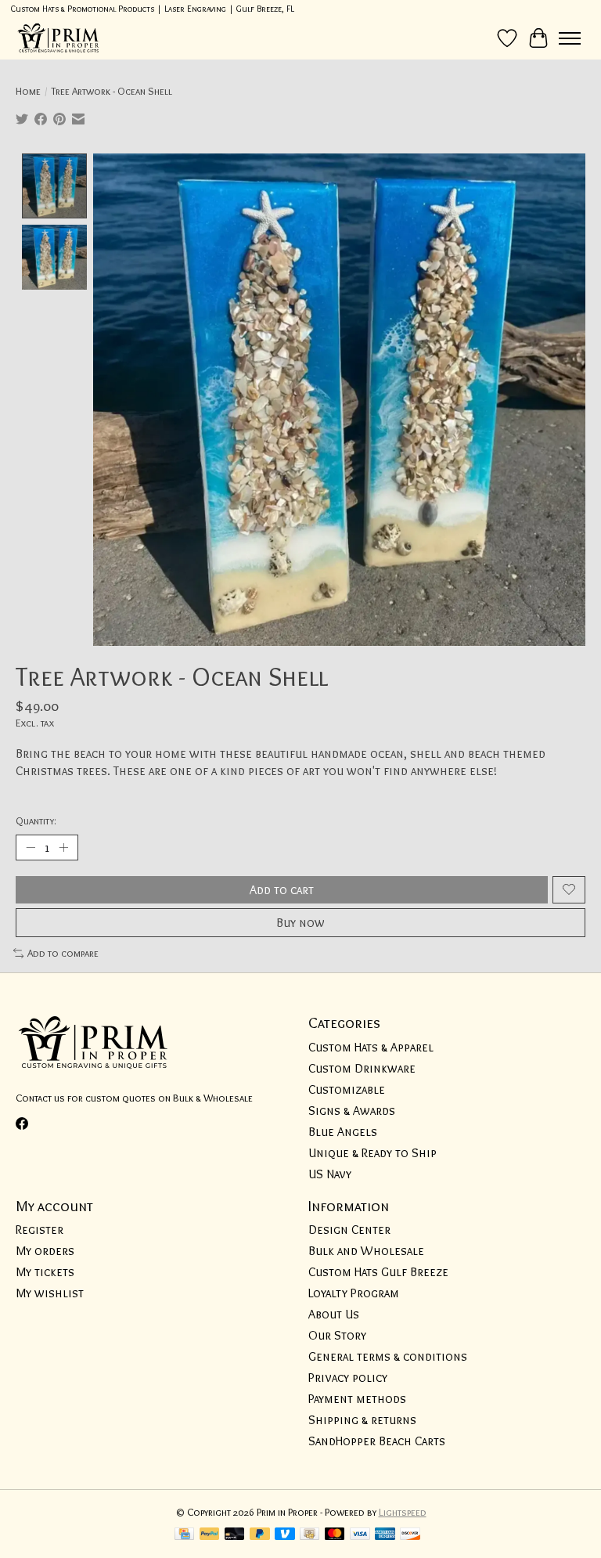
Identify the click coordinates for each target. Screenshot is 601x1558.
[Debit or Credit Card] (235, 1534)
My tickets (45, 1271)
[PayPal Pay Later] (260, 1534)
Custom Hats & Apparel (371, 1047)
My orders (45, 1250)
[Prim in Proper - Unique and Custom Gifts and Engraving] (59, 38)
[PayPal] (210, 1534)
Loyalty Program (353, 1293)
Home (28, 91)
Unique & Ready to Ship (372, 1152)
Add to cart (282, 889)
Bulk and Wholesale (366, 1250)
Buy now (300, 922)
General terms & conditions (387, 1356)
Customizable (346, 1089)
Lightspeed (402, 1512)
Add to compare (63, 953)
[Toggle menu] (569, 38)
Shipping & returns (362, 1419)
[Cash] (309, 1534)
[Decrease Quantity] (30, 847)
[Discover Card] (410, 1534)
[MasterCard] (335, 1534)
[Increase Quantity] (63, 847)
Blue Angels (342, 1131)
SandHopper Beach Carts (376, 1441)
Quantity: (36, 820)
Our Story (337, 1335)
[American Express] (385, 1534)
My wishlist (50, 1293)
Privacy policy (347, 1377)
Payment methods (357, 1398)
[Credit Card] (184, 1534)
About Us (333, 1314)
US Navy (329, 1174)
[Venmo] (285, 1534)
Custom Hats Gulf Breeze (378, 1271)
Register (39, 1229)
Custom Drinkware (362, 1068)
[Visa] (360, 1534)
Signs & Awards (351, 1110)
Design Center (349, 1229)
